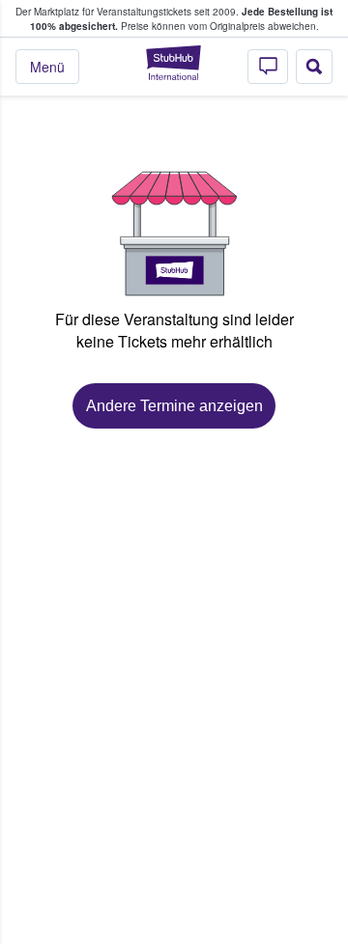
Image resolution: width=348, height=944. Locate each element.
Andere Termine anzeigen (174, 406)
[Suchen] (314, 66)
